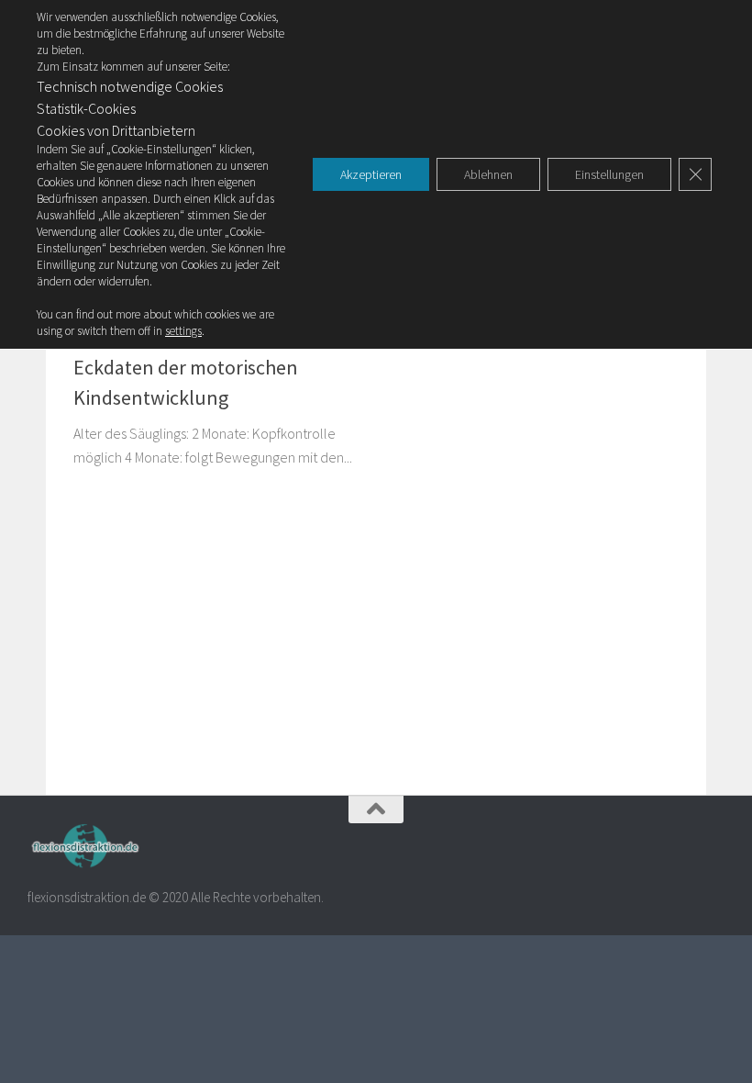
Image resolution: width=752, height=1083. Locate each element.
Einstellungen (609, 174)
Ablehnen (488, 174)
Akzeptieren (371, 174)
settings (183, 331)
